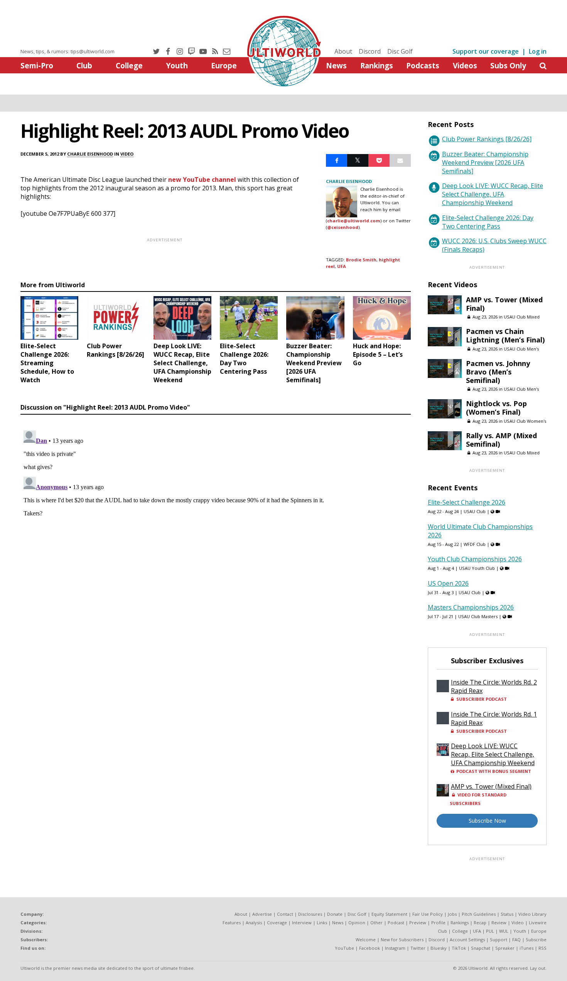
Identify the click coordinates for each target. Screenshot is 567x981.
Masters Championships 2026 (471, 607)
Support (498, 939)
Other (376, 922)
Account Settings (467, 939)
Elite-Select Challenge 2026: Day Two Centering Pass (487, 221)
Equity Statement (389, 914)
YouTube (344, 948)
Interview (302, 922)
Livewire (538, 922)
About (343, 51)
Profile (438, 922)
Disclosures (310, 914)
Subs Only (508, 65)
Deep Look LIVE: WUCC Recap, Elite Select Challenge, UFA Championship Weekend (492, 194)
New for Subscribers (402, 939)
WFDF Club (475, 544)
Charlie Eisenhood (90, 154)
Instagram (395, 948)
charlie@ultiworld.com (353, 221)
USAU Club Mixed (522, 317)
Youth (177, 65)
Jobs (452, 914)
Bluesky (438, 948)
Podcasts (422, 65)
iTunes (526, 948)
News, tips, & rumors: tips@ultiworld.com (67, 51)
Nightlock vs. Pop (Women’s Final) (496, 408)
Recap (480, 922)
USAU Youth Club (477, 568)
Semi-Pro (36, 65)
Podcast (396, 922)
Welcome (366, 939)
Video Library (532, 914)
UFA (341, 266)
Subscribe (536, 939)
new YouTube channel (202, 179)
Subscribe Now (487, 820)
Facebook (369, 948)
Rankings (376, 65)
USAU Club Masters (478, 616)
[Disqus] (215, 523)
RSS (542, 948)
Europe (224, 65)
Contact (285, 914)
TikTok (459, 948)
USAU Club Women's (525, 421)
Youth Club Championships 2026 (475, 559)
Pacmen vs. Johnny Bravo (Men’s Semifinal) (498, 372)
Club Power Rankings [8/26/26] (487, 139)
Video (126, 154)
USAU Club (475, 511)
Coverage (277, 922)
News (336, 65)
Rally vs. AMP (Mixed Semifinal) (501, 440)
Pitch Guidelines (479, 914)
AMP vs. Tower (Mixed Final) (504, 304)
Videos (465, 65)
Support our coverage (485, 51)
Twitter (417, 948)
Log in (538, 51)
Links (322, 922)
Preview (417, 922)
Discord (370, 51)
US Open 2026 (448, 583)
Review (498, 922)
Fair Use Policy (427, 914)
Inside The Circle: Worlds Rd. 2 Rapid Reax (494, 686)
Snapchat (480, 948)
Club (84, 65)
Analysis (254, 922)
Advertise (262, 914)
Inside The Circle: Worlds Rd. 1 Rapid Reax (494, 718)
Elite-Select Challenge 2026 (466, 502)
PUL (490, 931)
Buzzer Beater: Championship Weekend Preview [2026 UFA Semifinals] (485, 162)
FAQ (516, 939)
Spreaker (505, 948)
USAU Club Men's (521, 349)
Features (232, 922)
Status (507, 914)
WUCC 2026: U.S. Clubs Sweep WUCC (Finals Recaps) (494, 245)
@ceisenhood (342, 227)
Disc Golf (400, 51)
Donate (335, 914)
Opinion (356, 922)
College (129, 65)
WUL (503, 931)
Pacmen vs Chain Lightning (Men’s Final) (505, 335)
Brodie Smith (361, 260)
